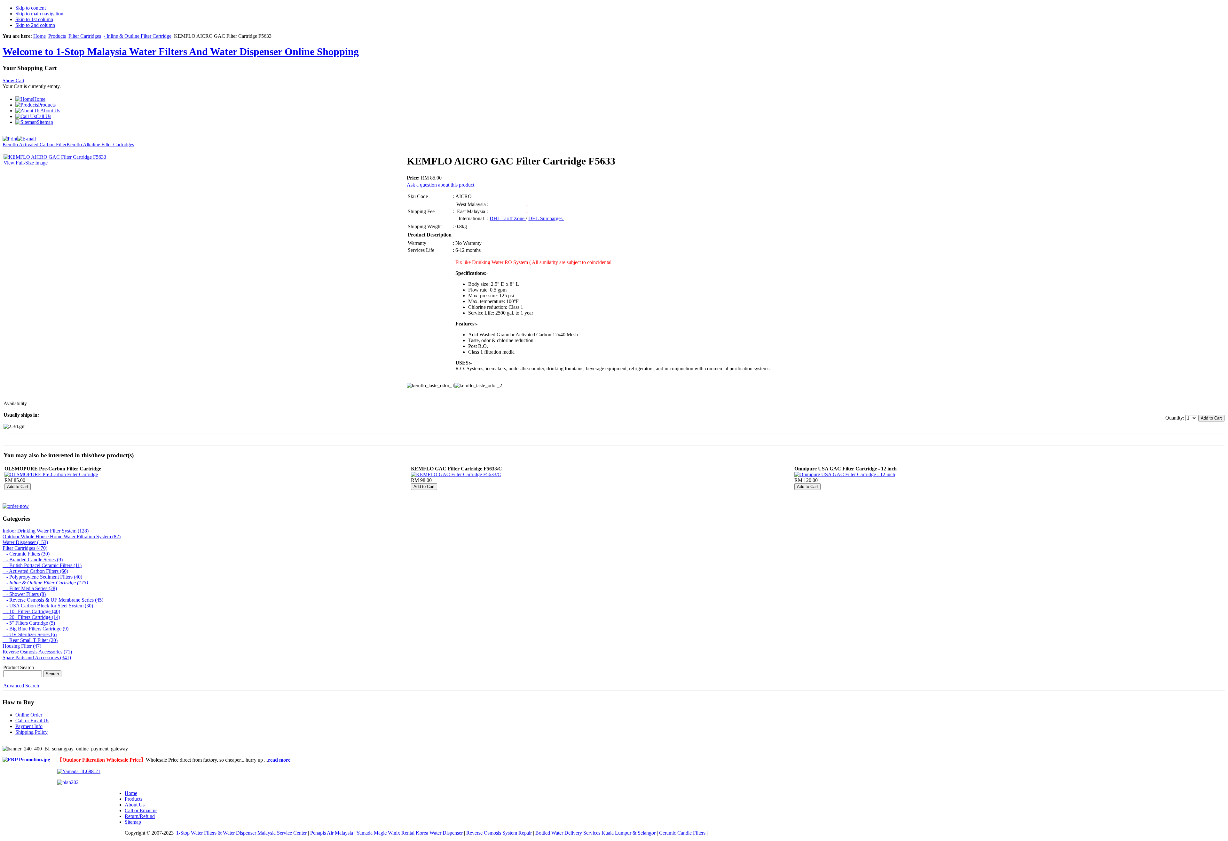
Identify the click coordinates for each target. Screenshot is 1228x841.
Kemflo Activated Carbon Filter (35, 144)
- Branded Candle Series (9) (33, 559)
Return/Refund (140, 816)
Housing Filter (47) (22, 646)
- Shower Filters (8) (24, 594)
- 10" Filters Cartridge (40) (31, 611)
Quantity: (1175, 417)
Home (39, 36)
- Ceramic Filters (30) (26, 554)
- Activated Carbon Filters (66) (35, 571)
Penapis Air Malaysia (331, 833)
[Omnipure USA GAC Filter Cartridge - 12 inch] (844, 474)
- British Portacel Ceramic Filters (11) (42, 565)
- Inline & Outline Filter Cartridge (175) (45, 582)
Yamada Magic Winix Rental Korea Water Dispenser (409, 833)
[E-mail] (26, 137)
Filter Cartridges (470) (25, 548)
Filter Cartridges (84, 36)
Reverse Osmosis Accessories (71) (37, 651)
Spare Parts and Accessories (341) (37, 657)
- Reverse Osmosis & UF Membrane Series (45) (53, 600)
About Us (135, 804)
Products (57, 36)
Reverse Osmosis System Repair (499, 833)
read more (279, 760)
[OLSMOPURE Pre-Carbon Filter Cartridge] (51, 474)
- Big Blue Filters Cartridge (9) (35, 628)
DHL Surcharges (546, 218)
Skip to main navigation (39, 13)
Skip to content (30, 8)
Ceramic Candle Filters (682, 833)
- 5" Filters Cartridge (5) (29, 623)
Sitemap (133, 822)
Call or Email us (141, 810)
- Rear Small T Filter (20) (30, 640)
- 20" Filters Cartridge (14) (31, 617)
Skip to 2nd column (35, 25)
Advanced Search (21, 685)
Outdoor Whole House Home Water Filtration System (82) (62, 536)
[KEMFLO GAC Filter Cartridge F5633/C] (456, 474)
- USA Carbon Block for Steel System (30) (48, 605)
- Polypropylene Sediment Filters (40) (42, 577)
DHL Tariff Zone (508, 218)
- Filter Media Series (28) (30, 588)
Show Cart (13, 80)
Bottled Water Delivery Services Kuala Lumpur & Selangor (595, 833)
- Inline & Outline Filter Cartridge (137, 36)
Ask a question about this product (440, 185)
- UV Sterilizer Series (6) (30, 634)
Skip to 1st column (34, 19)
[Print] (10, 137)
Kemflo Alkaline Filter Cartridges (100, 144)
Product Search (18, 667)
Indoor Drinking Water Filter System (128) (46, 530)
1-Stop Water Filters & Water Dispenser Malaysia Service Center (241, 833)
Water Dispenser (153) (25, 542)
